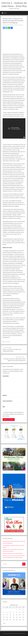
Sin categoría (7, 341)
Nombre (5, 395)
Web (4, 406)
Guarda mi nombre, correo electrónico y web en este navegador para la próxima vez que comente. (13, 414)
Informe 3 (21, 25)
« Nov (4, 623)
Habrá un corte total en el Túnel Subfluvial (13, 553)
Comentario (6, 376)
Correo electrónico (8, 401)
